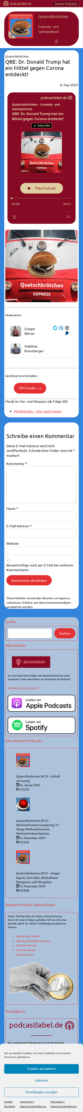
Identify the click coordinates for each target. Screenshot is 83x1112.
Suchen (64, 633)
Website (12, 543)
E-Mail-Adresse (19, 526)
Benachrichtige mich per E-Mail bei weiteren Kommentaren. (39, 567)
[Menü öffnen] (56, 41)
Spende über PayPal (27, 936)
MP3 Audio (30, 388)
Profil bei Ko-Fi (24, 954)
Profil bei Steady (25, 950)
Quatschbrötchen (53, 16)
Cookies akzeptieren (41, 1068)
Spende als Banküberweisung (33, 940)
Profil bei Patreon (26, 945)
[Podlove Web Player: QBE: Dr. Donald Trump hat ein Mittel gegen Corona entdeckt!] (41, 158)
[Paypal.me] (66, 333)
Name (12, 508)
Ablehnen (41, 1080)
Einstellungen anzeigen (41, 1092)
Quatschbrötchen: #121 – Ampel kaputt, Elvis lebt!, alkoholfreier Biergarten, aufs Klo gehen (38, 877)
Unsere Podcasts (66, 4)
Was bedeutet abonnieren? (23, 688)
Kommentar (16, 463)
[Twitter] (54, 328)
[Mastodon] (60, 328)
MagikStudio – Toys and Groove (37, 411)
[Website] (66, 328)
